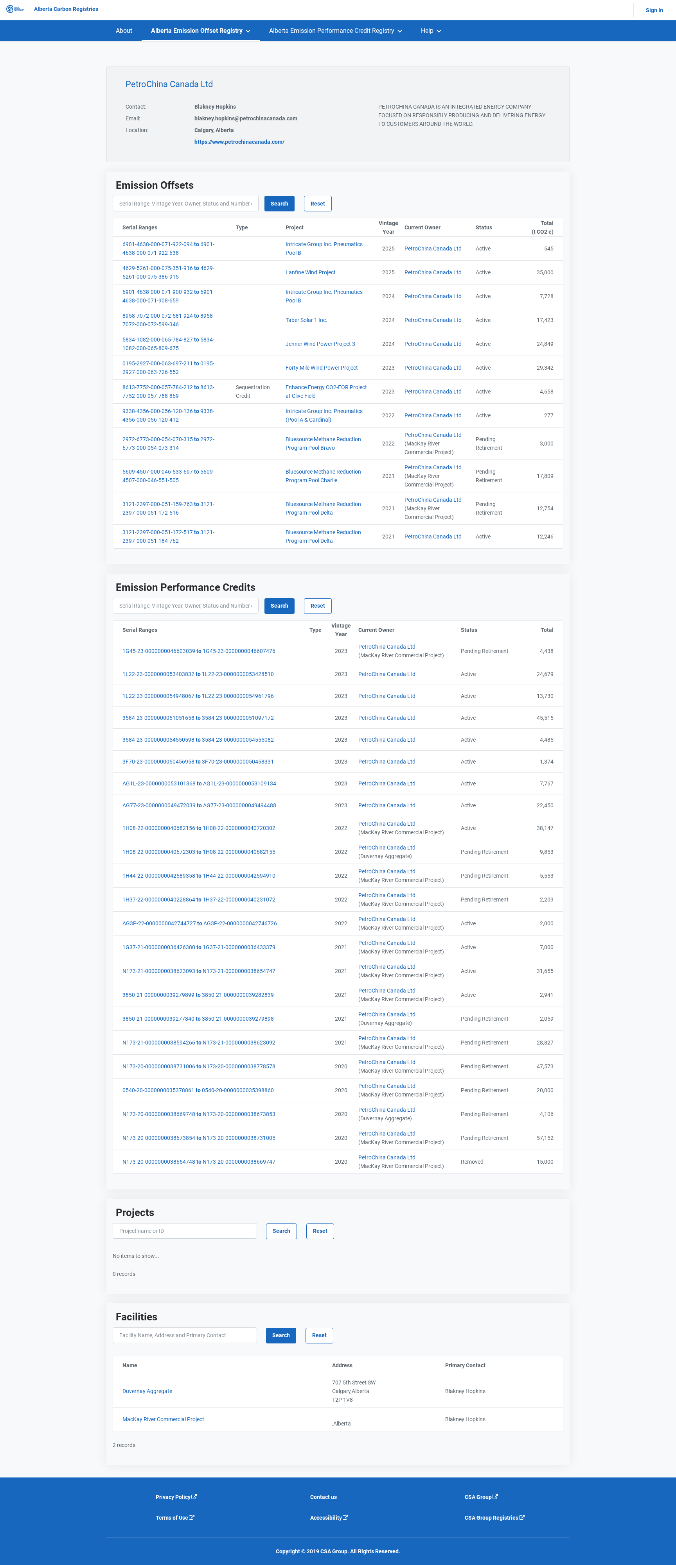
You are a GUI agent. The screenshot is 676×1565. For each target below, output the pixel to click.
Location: (137, 130)
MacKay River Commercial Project (163, 1419)
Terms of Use (172, 1518)
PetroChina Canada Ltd (433, 248)
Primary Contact (497, 1365)
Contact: (136, 107)
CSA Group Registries (491, 1518)
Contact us (323, 1497)
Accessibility (326, 1518)
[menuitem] (124, 30)
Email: (133, 118)
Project (329, 227)
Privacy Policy (173, 1497)
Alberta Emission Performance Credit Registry (331, 30)
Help (427, 30)
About (124, 30)
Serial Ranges (177, 227)
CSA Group (478, 1497)
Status (497, 227)
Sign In (654, 10)
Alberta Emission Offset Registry (197, 30)
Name (165, 1365)
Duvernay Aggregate (147, 1391)
